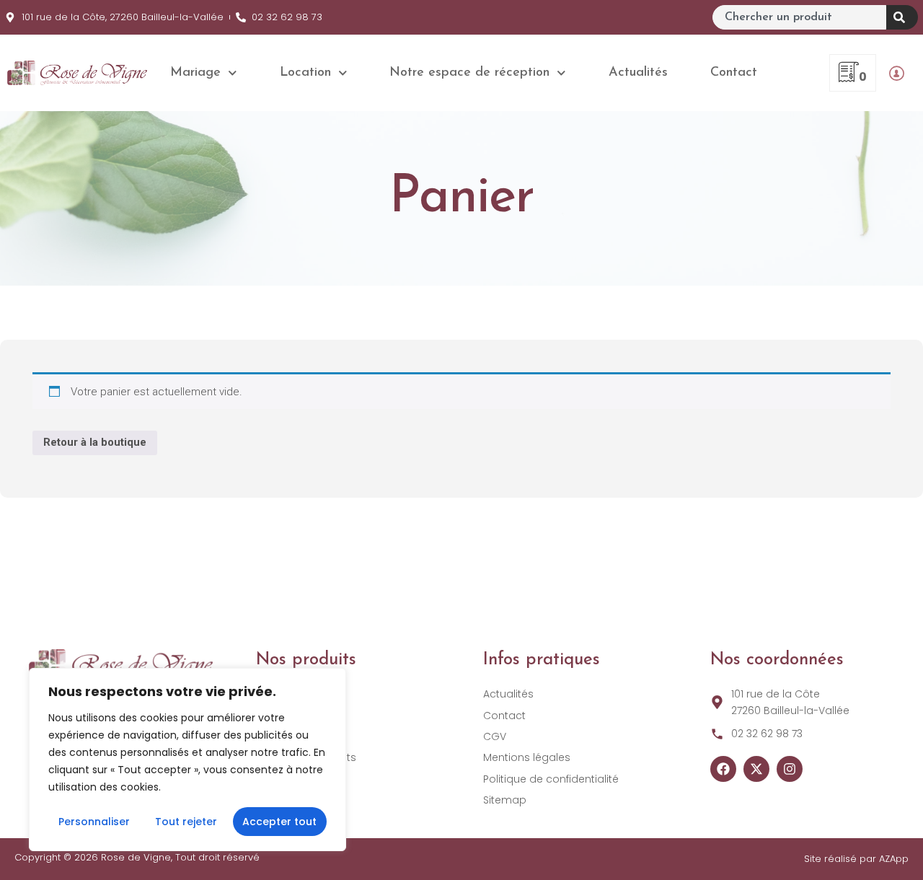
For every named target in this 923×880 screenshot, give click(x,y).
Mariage (195, 72)
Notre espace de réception (469, 72)
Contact (733, 72)
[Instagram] (790, 769)
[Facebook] (723, 769)
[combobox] (799, 17)
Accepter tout (279, 821)
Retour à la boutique (94, 442)
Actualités (638, 72)
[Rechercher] (902, 17)
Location (305, 72)
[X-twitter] (756, 769)
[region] (187, 759)
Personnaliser (94, 821)
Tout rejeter (186, 821)
